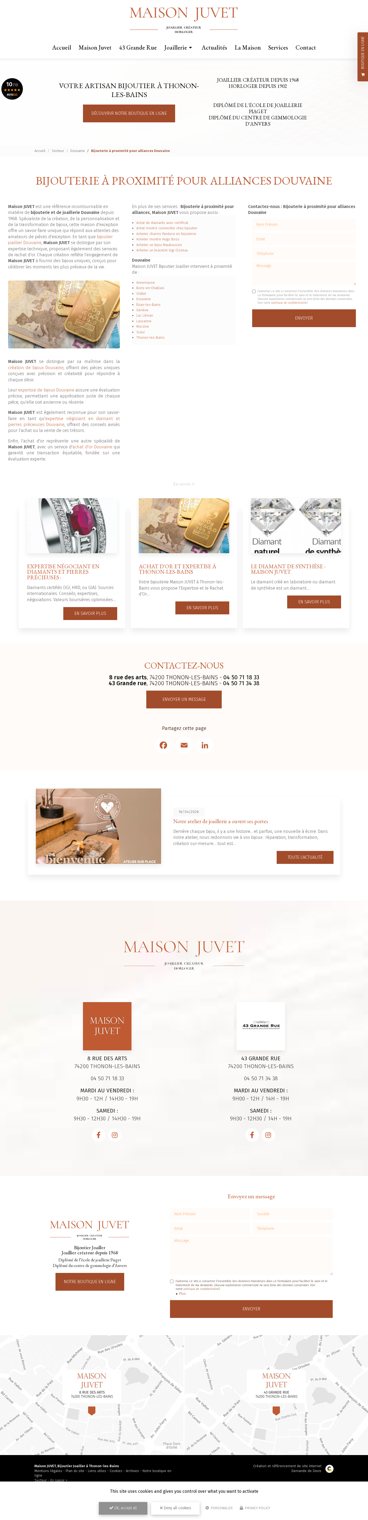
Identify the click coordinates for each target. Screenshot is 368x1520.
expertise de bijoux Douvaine (46, 390)
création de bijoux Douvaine (36, 367)
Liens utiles (97, 1471)
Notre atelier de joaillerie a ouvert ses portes (220, 821)
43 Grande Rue (138, 47)
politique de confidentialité (289, 302)
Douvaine (77, 151)
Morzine (142, 326)
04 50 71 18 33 (241, 677)
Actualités (214, 47)
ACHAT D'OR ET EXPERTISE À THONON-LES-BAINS (177, 569)
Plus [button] (182, 1294)
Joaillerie (175, 47)
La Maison (248, 47)
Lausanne (143, 321)
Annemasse (145, 283)
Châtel (141, 294)
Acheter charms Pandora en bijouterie (166, 234)
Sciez (140, 332)
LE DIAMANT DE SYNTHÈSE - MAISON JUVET (288, 569)
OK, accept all (125, 1508)
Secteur (58, 151)
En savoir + (59, 1480)
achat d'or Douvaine (92, 446)
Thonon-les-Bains (150, 337)
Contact (306, 47)
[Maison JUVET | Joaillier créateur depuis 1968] (184, 20)
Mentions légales (48, 1471)
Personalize (221, 1508)
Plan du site (75, 1471)
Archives (132, 1471)
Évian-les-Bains (148, 305)
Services (278, 47)
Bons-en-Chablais (150, 288)
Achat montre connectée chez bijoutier (166, 228)
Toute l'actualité (305, 857)
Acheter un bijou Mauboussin (159, 245)
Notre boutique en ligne (90, 1281)
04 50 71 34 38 (241, 683)
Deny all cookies (177, 1508)
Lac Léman (144, 315)
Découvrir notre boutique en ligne (129, 113)
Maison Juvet (95, 47)
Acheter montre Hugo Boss (157, 239)
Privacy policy (257, 1508)
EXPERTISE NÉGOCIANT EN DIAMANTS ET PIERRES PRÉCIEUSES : (63, 572)
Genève (142, 310)
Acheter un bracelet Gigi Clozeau (162, 250)
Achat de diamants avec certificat (162, 223)
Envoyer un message (184, 699)
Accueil (61, 47)
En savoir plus (90, 613)
